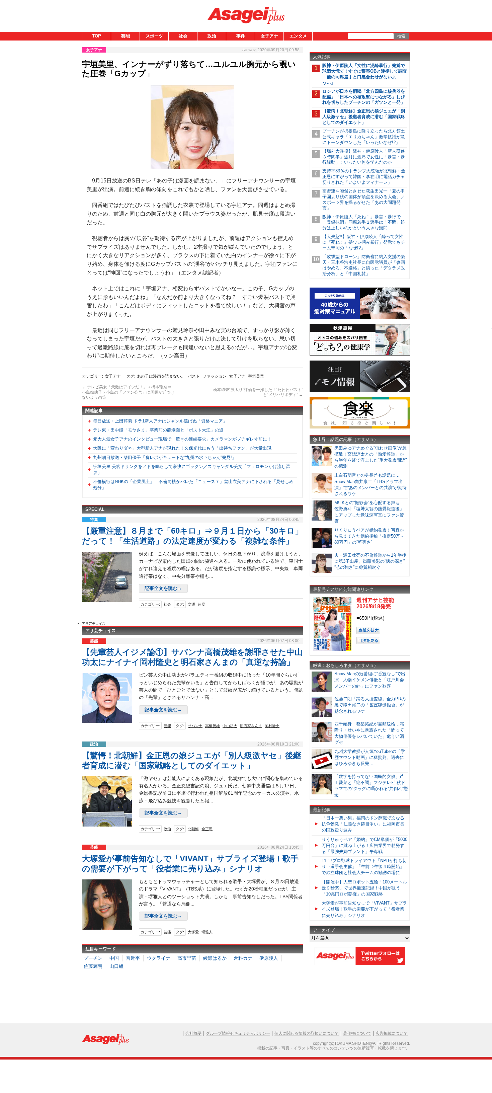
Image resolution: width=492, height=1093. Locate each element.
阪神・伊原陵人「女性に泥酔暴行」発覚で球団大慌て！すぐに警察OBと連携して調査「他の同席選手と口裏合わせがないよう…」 (364, 74)
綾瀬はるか (215, 958)
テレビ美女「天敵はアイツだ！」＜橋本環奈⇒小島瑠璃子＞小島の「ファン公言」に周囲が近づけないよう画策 (128, 392)
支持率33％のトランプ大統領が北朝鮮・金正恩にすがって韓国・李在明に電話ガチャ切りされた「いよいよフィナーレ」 (363, 176)
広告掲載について (392, 1033)
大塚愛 (193, 932)
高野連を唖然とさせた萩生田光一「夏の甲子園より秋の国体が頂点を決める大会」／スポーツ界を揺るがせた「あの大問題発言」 (363, 199)
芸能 (125, 35)
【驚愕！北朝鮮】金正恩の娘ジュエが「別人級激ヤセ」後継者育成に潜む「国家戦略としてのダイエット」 (363, 116)
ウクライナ (158, 958)
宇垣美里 (256, 376)
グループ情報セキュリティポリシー (238, 1033)
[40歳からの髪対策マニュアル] (360, 318)
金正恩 (207, 829)
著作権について (357, 1033)
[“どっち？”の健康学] (360, 354)
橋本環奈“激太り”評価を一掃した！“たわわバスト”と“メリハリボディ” (258, 392)
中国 (114, 958)
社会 (183, 35)
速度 (201, 604)
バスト (194, 376)
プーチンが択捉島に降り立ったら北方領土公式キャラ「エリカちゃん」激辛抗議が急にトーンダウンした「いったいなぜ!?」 (363, 137)
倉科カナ (243, 958)
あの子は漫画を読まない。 (161, 376)
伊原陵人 (268, 958)
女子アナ (269, 35)
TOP (96, 35)
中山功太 (230, 726)
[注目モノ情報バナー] (360, 391)
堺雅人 (207, 932)
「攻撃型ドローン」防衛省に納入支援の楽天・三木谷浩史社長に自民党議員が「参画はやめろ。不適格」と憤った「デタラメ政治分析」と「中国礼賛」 (363, 265)
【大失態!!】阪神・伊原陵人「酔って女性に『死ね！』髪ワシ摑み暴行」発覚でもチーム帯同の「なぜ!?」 (363, 242)
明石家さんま (251, 726)
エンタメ (298, 35)
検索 (401, 36)
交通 (191, 604)
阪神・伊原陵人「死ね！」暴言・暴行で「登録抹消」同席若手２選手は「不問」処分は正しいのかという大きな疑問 (363, 222)
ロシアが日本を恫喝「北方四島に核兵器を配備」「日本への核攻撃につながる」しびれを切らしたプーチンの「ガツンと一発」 (363, 97)
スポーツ (154, 35)
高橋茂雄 (212, 726)
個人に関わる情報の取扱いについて (306, 1033)
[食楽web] (360, 427)
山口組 (116, 966)
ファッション (214, 376)
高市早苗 (186, 958)
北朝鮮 (193, 829)
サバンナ (195, 726)
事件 (240, 35)
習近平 (133, 958)
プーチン (93, 958)
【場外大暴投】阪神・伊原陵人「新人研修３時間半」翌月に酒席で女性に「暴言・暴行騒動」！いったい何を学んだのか (363, 157)
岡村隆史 (272, 726)
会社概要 (193, 1033)
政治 (212, 35)
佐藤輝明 (93, 966)
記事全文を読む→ (163, 588)
